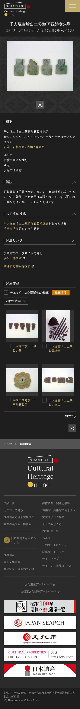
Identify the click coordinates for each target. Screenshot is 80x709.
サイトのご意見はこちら (57, 565)
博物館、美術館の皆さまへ (59, 510)
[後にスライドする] (70, 416)
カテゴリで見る (13, 510)
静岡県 (40, 147)
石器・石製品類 (14, 147)
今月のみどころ (52, 524)
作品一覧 (9, 503)
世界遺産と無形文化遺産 (19, 517)
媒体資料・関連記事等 (56, 503)
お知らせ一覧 (50, 531)
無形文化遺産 (12, 562)
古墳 (30, 147)
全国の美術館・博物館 (17, 524)
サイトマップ (50, 558)
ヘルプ (46, 538)
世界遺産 (9, 555)
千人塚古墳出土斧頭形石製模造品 (26, 223)
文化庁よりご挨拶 (53, 517)
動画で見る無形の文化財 (19, 569)
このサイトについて (54, 544)
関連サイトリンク (53, 551)
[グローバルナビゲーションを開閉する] (72, 6)
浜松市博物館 (13, 228)
